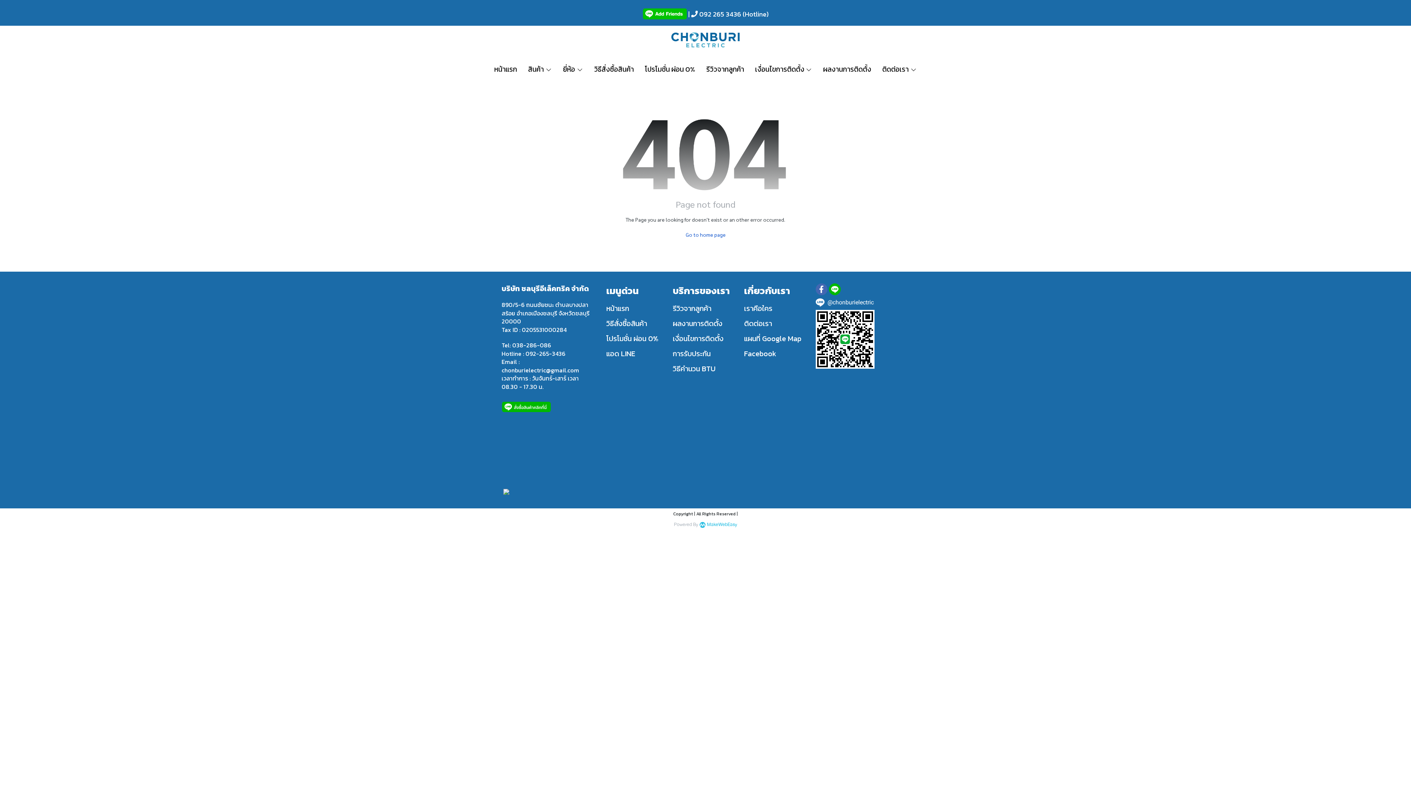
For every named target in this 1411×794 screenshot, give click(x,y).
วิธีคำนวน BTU (694, 368)
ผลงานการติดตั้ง (697, 323)
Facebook (760, 353)
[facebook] (821, 289)
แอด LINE (620, 353)
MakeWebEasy (722, 525)
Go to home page (706, 234)
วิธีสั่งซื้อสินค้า (626, 323)
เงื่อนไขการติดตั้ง (698, 338)
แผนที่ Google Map (772, 338)
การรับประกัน (692, 353)
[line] (835, 289)
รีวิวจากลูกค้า (692, 308)
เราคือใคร (758, 308)
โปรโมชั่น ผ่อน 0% (632, 338)
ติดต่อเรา (758, 323)
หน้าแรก (617, 308)
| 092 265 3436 (714, 14)
